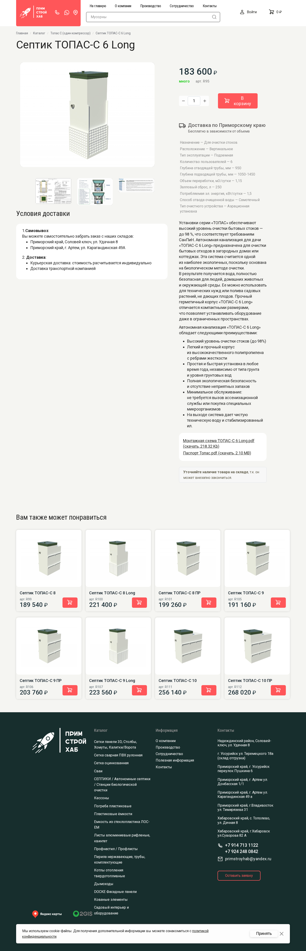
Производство (168, 747)
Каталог (39, 33)
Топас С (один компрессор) (70, 33)
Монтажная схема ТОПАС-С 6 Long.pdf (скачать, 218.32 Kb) (218, 443)
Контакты (164, 767)
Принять (264, 933)
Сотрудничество (169, 754)
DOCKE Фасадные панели (115, 892)
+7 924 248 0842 (241, 851)
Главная (22, 33)
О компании (166, 741)
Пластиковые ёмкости (113, 814)
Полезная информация (175, 760)
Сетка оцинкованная (111, 763)
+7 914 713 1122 (241, 845)
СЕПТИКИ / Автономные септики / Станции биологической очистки (122, 784)
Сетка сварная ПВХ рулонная (118, 755)
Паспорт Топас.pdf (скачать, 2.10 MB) (217, 453)
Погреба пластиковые (112, 806)
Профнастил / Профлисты (116, 849)
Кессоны (101, 798)
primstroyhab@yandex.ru (248, 858)
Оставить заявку (239, 875)
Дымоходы (103, 884)
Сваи (98, 771)
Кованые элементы (111, 899)
